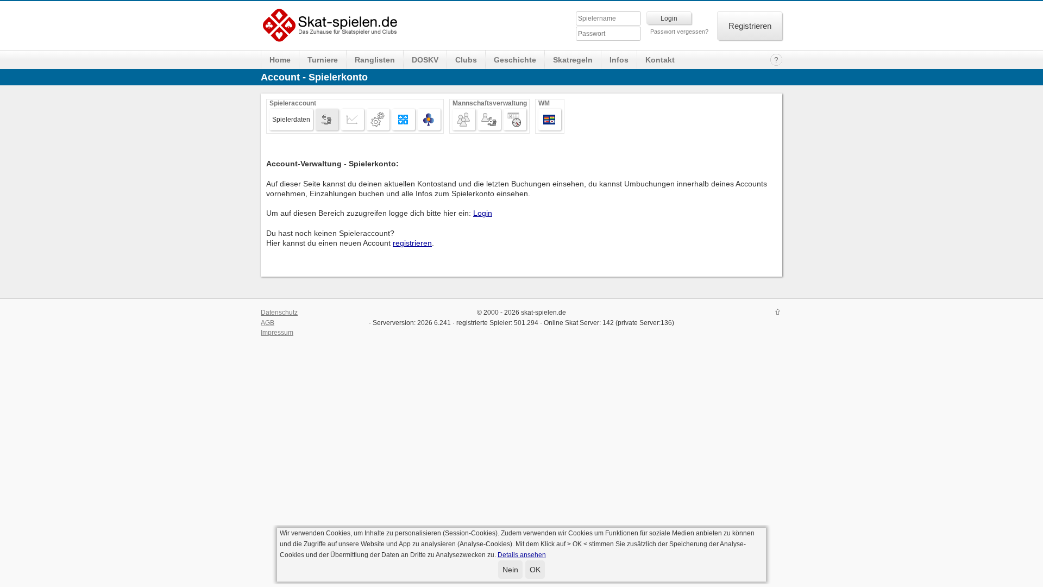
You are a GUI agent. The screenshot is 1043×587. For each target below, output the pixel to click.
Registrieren (749, 25)
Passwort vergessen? (679, 31)
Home (280, 59)
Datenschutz (279, 312)
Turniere (322, 59)
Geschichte (515, 59)
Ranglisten (375, 59)
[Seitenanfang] (778, 313)
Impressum (277, 332)
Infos (619, 59)
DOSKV (425, 59)
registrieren (412, 243)
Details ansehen (522, 555)
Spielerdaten (291, 119)
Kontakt (660, 59)
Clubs (466, 59)
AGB (267, 323)
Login (482, 213)
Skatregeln (573, 59)
